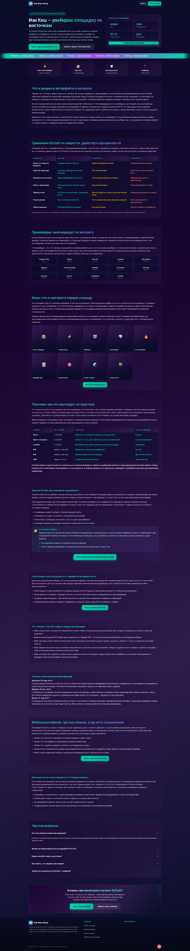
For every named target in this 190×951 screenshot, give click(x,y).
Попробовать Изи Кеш (134, 43)
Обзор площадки (89, 926)
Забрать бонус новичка (107, 906)
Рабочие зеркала (89, 929)
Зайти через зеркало (81, 906)
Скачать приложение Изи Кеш (95, 758)
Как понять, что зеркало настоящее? (48, 864)
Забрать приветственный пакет (77, 47)
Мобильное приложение (92, 937)
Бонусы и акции (89, 933)
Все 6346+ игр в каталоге (95, 384)
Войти (143, 3)
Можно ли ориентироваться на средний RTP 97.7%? (54, 849)
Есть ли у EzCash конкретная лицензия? (49, 833)
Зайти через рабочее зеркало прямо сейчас (95, 557)
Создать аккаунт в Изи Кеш (95, 607)
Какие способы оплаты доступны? (47, 856)
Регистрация (154, 3)
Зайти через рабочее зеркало (44, 47)
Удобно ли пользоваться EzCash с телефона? (51, 871)
